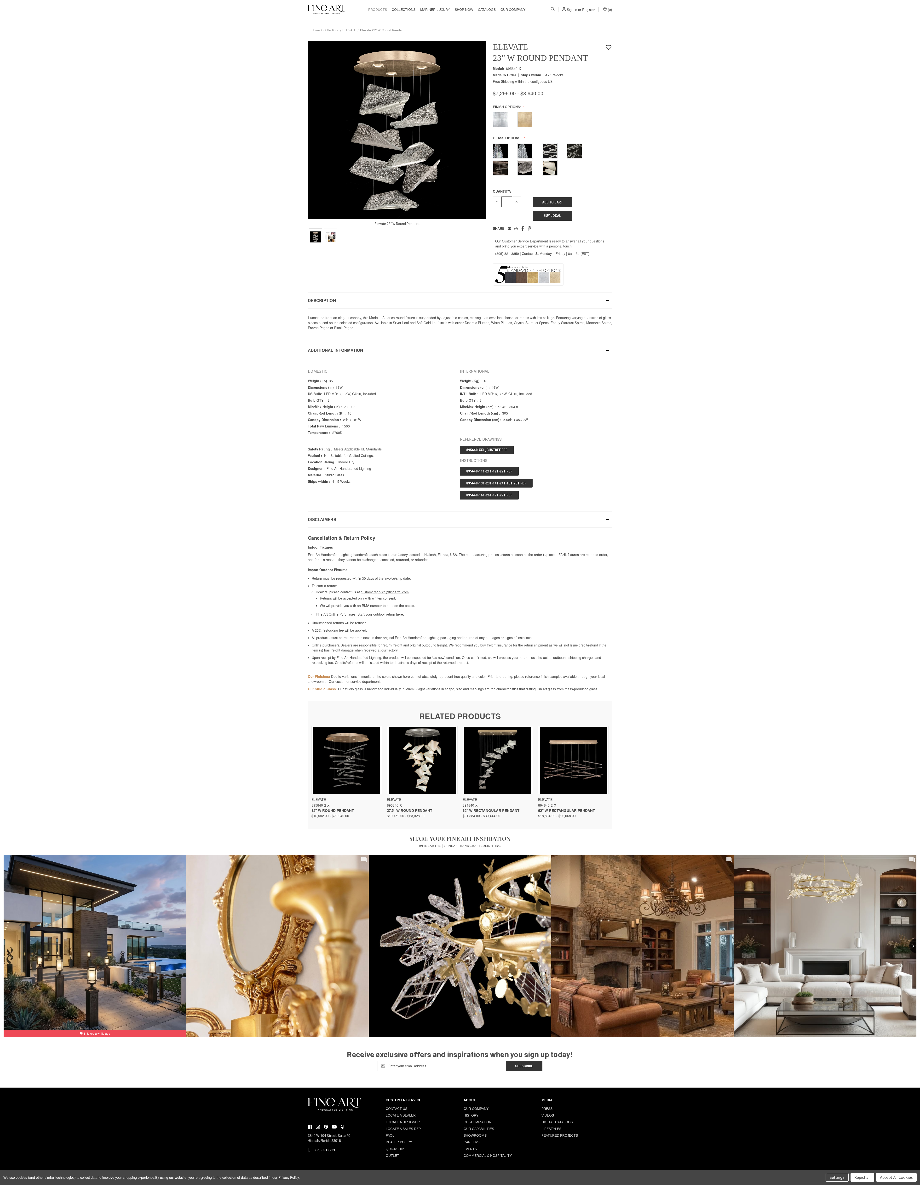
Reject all (862, 1177)
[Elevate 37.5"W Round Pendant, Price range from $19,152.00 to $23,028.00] (422, 760)
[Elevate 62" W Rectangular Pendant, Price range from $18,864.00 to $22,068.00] (573, 760)
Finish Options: (507, 106)
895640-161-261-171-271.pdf (489, 495)
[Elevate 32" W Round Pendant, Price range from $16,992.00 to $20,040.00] (346, 760)
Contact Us (530, 253)
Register (588, 9)
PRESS (546, 1109)
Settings (837, 1177)
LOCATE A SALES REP (403, 1129)
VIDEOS (547, 1115)
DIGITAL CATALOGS (557, 1122)
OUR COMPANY (512, 9)
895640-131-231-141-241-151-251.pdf (496, 483)
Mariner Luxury (435, 9)
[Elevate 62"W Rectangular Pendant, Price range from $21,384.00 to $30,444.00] (498, 760)
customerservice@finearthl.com (385, 592)
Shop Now (464, 9)
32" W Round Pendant (332, 810)
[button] (460, 300)
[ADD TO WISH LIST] (608, 48)
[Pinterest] (529, 228)
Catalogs (487, 9)
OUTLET (392, 1155)
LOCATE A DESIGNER (403, 1122)
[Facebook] (522, 228)
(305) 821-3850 (507, 253)
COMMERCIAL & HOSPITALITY (488, 1155)
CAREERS (471, 1142)
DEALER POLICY (399, 1142)
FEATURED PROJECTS (559, 1135)
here (399, 614)
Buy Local (552, 215)
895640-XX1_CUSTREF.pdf (486, 450)
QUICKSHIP (395, 1149)
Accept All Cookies (896, 1177)
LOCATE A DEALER (401, 1115)
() (609, 9)
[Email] (509, 228)
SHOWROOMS (475, 1135)
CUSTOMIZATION (477, 1122)
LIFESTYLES (551, 1129)
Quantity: (502, 191)
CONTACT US (396, 1109)
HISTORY (471, 1115)
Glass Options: (508, 137)
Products (377, 9)
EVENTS (470, 1149)
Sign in (572, 9)
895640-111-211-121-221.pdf (489, 471)
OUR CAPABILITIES (479, 1129)
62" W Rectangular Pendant (491, 810)
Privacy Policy (288, 1177)
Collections (403, 9)
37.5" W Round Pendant (409, 810)
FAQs (390, 1135)
